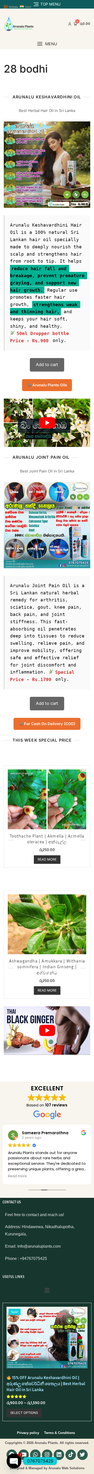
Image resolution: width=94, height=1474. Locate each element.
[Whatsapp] (35, 1454)
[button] (47, 44)
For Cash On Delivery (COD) (49, 723)
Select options (24, 1413)
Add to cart (47, 364)
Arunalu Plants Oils (49, 385)
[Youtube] (23, 1454)
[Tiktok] (70, 1454)
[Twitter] (82, 1454)
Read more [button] (17, 1176)
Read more (47, 859)
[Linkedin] (59, 1454)
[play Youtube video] (47, 423)
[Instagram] (47, 1454)
